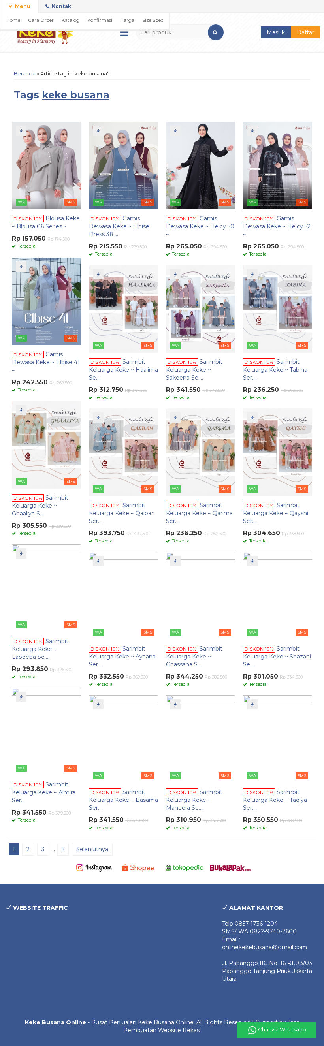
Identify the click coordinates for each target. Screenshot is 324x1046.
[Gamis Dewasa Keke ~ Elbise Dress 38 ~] (123, 165)
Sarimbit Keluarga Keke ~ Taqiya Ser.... (275, 799)
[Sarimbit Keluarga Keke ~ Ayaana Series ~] (123, 595)
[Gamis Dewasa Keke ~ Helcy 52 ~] (277, 165)
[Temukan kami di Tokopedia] (185, 867)
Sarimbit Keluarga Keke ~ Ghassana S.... (194, 656)
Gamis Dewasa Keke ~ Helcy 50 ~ (200, 226)
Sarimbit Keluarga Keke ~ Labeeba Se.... (40, 649)
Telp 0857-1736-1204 (250, 923)
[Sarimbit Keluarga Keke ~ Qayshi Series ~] (277, 451)
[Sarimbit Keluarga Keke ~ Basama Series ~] (123, 738)
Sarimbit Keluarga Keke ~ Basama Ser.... (123, 799)
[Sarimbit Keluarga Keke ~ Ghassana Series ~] (200, 595)
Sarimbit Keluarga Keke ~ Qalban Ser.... (122, 513)
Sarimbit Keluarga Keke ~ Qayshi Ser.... (275, 513)
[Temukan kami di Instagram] (94, 867)
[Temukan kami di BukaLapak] (230, 867)
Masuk (276, 32)
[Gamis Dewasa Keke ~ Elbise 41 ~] (46, 301)
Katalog (70, 20)
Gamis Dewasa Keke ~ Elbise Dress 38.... (119, 226)
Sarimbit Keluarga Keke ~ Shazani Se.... (277, 656)
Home (13, 20)
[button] (216, 32)
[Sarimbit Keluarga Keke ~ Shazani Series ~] (277, 595)
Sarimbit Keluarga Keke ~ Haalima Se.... (123, 369)
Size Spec (152, 20)
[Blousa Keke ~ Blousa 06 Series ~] (46, 165)
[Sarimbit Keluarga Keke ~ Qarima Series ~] (200, 451)
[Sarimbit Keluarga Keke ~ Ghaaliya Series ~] (46, 444)
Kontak (61, 6)
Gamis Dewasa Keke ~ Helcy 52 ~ (277, 226)
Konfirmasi (99, 20)
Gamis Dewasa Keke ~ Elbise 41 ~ (46, 362)
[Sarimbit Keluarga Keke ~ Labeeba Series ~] (46, 587)
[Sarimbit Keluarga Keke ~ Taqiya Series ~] (277, 738)
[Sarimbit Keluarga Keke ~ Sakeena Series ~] (200, 308)
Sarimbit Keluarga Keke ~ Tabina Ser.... (275, 369)
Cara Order (41, 20)
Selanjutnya (92, 849)
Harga (127, 20)
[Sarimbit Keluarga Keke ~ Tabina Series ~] (277, 308)
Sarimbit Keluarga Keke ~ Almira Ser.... (43, 792)
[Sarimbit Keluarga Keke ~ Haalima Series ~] (123, 308)
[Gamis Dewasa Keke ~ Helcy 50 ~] (200, 165)
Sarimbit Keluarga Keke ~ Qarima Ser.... (199, 513)
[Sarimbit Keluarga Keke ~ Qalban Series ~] (123, 451)
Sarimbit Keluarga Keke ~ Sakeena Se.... (194, 369)
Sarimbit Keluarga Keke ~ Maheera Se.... (194, 799)
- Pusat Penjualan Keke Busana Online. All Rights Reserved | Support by (156, 1022)
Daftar (305, 32)
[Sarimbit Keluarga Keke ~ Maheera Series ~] (200, 738)
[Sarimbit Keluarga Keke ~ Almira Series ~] (46, 731)
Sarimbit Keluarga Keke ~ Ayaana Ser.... (122, 656)
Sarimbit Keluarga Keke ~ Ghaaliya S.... (40, 505)
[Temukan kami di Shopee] (139, 867)
